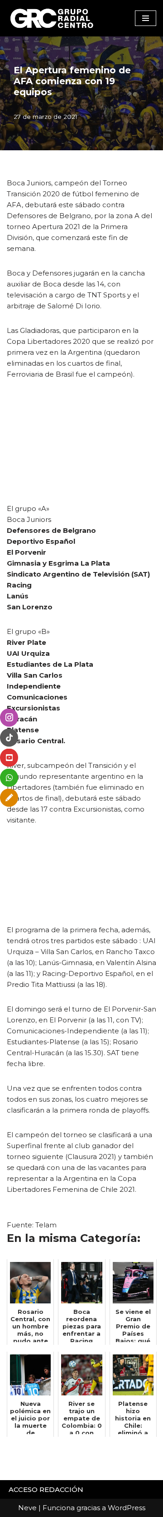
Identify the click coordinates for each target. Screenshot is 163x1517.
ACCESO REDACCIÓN (46, 1489)
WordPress (126, 1507)
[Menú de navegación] (145, 18)
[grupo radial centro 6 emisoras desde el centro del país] (52, 18)
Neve (27, 1507)
